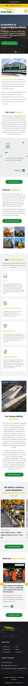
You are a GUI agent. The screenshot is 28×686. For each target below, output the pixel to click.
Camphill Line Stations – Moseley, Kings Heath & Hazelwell (10, 535)
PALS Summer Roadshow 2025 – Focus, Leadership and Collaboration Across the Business (13, 588)
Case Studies (6, 652)
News (17, 649)
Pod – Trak (16, 677)
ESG (17, 647)
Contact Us (19, 652)
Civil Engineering (5, 530)
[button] (25, 11)
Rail (6, 153)
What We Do (6, 649)
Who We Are (6, 647)
